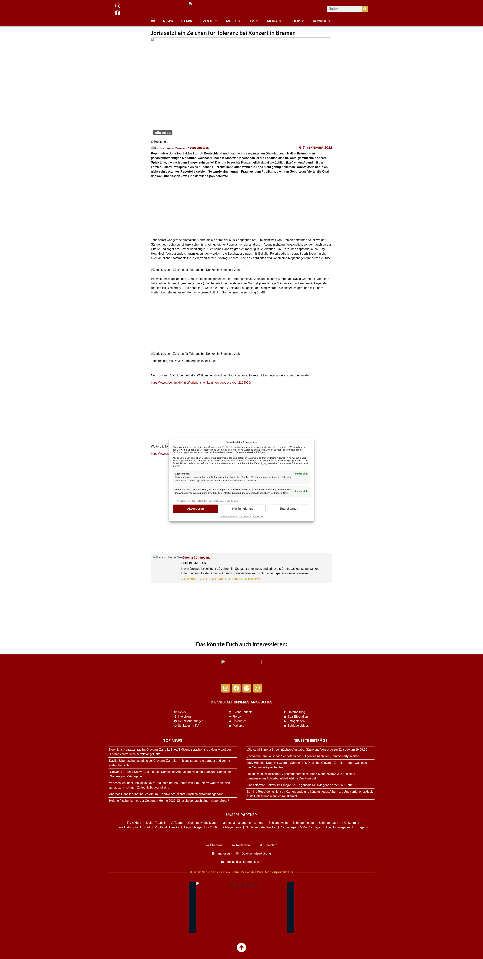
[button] (241, 270)
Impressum (258, 516)
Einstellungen (289, 509)
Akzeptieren (195, 509)
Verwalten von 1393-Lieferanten (191, 501)
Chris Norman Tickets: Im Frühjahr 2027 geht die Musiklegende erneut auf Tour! (300, 785)
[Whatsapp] (257, 688)
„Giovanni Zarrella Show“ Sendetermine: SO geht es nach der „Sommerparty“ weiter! (303, 756)
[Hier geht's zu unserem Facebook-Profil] (117, 12)
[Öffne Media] (280, 20)
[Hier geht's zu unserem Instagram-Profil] (117, 5)
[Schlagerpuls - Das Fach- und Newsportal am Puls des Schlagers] (241, 8)
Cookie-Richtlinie (228, 516)
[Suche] (365, 9)
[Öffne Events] (216, 20)
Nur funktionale (242, 509)
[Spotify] (246, 688)
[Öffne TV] (256, 20)
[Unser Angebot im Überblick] (153, 20)
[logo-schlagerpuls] (241, 670)
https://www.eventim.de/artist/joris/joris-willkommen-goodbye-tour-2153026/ (201, 382)
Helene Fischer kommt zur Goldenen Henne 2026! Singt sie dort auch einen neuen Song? (169, 800)
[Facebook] (236, 688)
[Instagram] (225, 688)
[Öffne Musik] (239, 20)
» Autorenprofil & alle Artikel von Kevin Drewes (220, 579)
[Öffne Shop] (302, 20)
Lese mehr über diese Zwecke (223, 501)
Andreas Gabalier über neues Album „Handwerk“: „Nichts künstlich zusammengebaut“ (166, 794)
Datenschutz (244, 516)
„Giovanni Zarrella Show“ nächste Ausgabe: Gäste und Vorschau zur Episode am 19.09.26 (307, 749)
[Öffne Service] (329, 20)
